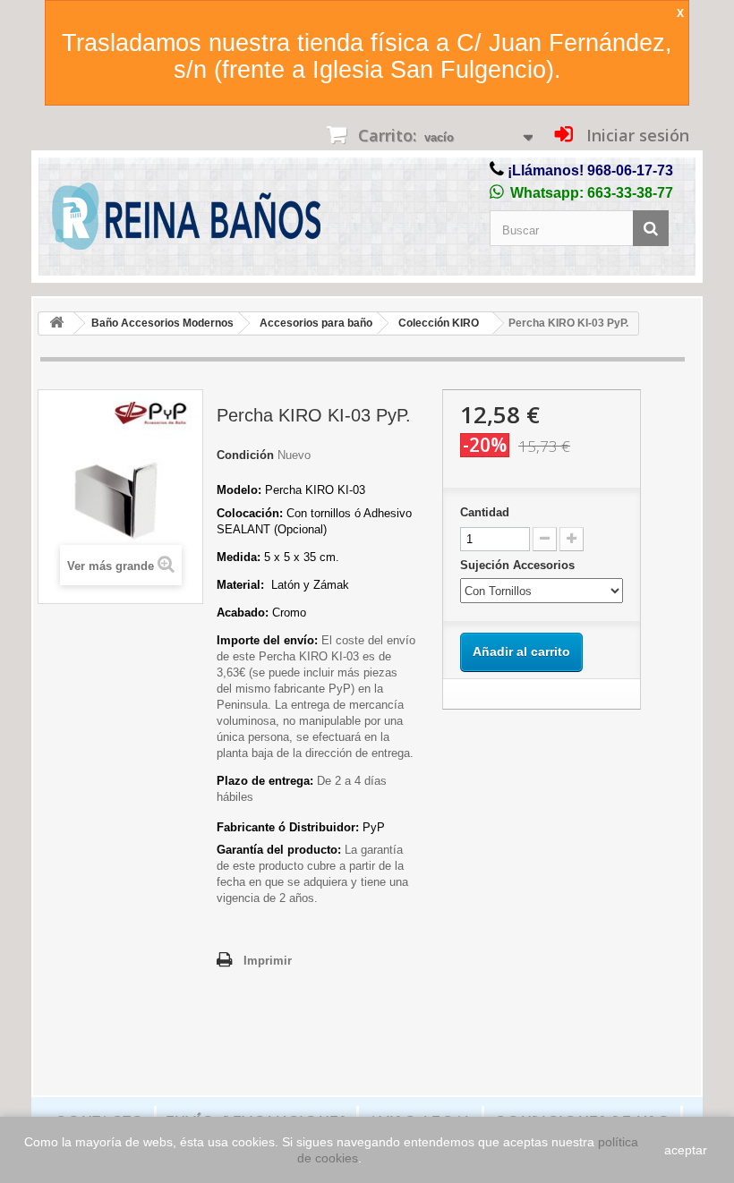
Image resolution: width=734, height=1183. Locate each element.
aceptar (685, 1150)
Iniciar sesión (635, 135)
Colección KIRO (438, 323)
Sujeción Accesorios (519, 565)
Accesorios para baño (316, 323)
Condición (245, 455)
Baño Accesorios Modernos (162, 323)
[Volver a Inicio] (56, 323)
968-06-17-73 (630, 170)
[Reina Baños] (186, 220)
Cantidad (484, 512)
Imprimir (267, 960)
